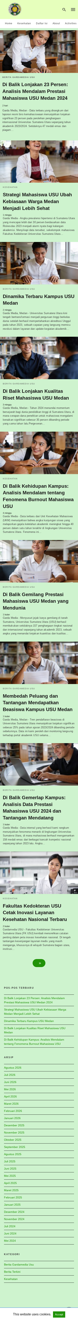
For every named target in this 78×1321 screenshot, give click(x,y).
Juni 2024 (10, 1233)
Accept (59, 1314)
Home (8, 23)
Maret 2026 (11, 1103)
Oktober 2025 (12, 1139)
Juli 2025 (9, 1161)
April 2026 (10, 1096)
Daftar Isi (42, 23)
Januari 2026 (12, 1118)
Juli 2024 (9, 1226)
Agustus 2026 (12, 1067)
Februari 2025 (13, 1197)
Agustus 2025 (12, 1154)
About (56, 23)
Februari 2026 (13, 1110)
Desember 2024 (14, 1211)
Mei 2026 (10, 1089)
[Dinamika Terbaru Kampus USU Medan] (39, 263)
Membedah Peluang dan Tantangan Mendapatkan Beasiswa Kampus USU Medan (38, 702)
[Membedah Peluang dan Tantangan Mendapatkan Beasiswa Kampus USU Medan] (39, 663)
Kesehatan (24, 23)
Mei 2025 (10, 1175)
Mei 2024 (10, 1240)
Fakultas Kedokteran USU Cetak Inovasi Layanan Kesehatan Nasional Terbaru (35, 912)
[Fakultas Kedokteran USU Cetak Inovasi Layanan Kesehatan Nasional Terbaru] (39, 872)
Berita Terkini (12, 1271)
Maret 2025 (11, 1190)
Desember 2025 (14, 1125)
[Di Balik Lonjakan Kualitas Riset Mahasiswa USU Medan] (39, 358)
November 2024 (14, 1219)
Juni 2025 (10, 1168)
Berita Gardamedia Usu (18, 77)
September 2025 (14, 1147)
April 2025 (10, 1183)
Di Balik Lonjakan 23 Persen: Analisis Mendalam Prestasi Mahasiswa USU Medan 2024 (35, 91)
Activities (71, 23)
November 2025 (14, 1132)
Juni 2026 (10, 1082)
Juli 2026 (9, 1074)
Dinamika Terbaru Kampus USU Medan (29, 1021)
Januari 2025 (12, 1204)
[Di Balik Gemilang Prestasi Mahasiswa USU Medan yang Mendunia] (39, 561)
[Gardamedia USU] (15, 9)
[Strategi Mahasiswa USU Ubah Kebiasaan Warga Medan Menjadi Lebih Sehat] (39, 161)
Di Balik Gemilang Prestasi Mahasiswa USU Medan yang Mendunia (36, 601)
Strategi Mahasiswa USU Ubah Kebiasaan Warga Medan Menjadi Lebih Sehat (37, 201)
